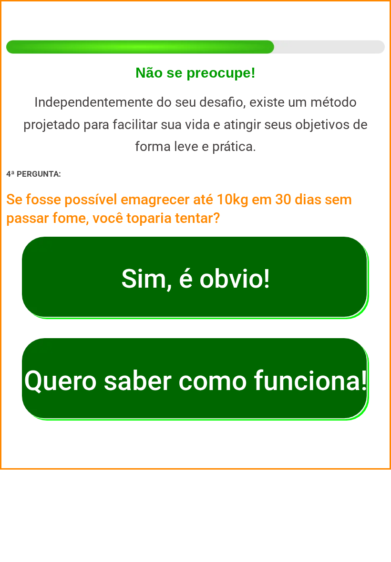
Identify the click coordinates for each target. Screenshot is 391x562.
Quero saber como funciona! (196, 381)
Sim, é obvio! (195, 278)
